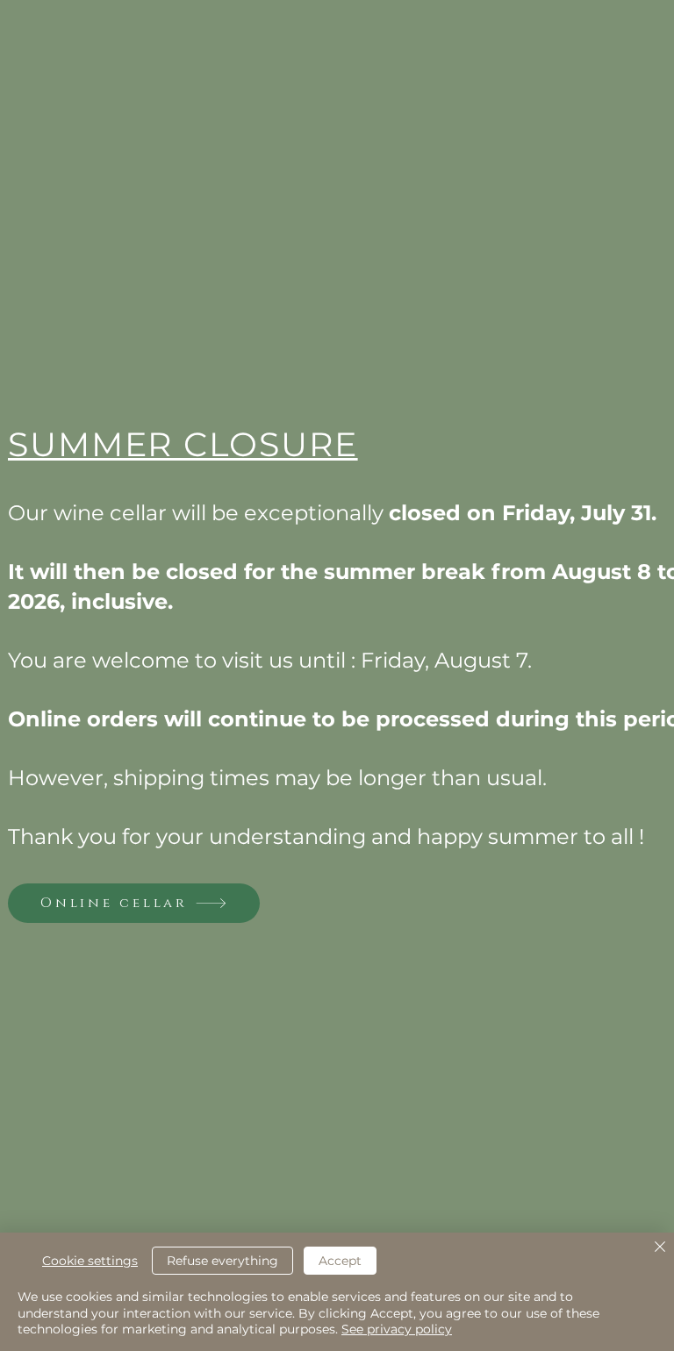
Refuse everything (222, 1261)
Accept (340, 1261)
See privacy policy (396, 1329)
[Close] (659, 1248)
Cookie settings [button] (90, 1261)
